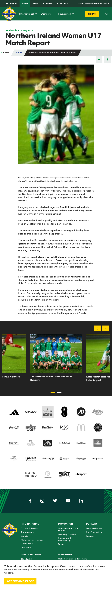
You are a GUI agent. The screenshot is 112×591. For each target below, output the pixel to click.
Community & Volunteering (64, 539)
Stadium (47, 3)
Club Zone (26, 547)
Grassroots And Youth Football (68, 529)
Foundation (65, 13)
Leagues (90, 536)
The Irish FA (10, 3)
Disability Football (67, 534)
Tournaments (27, 532)
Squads (24, 536)
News (25, 3)
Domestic (46, 13)
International (27, 13)
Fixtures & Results (29, 528)
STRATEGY (62, 3)
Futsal (61, 544)
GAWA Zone (27, 543)
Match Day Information (32, 539)
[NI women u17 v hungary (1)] (56, 353)
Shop (35, 3)
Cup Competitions (94, 532)
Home (5, 52)
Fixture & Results (94, 528)
